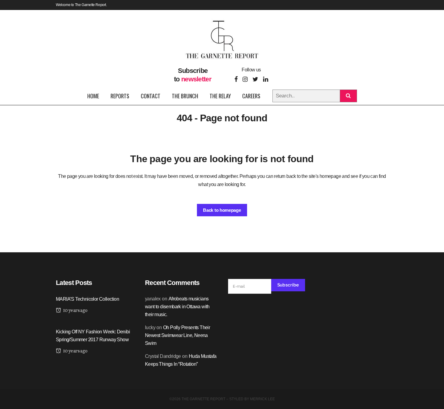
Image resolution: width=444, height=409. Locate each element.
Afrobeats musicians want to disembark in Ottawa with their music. (177, 306)
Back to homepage (222, 210)
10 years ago (74, 310)
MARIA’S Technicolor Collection (87, 299)
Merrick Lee (262, 399)
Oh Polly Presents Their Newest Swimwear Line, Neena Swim (177, 335)
